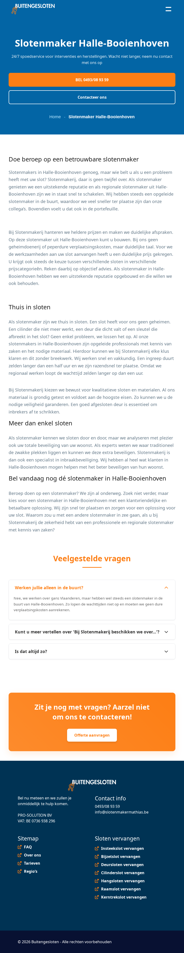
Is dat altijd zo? (31, 651)
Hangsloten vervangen (123, 880)
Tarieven (32, 863)
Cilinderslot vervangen (122, 872)
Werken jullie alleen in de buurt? (49, 587)
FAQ (28, 847)
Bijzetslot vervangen (120, 856)
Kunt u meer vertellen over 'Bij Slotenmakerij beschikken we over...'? (87, 632)
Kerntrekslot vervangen (124, 897)
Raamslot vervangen (121, 889)
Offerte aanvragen (92, 735)
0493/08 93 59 (107, 806)
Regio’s (30, 871)
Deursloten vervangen (122, 864)
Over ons (32, 855)
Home (55, 116)
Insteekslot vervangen (122, 848)
